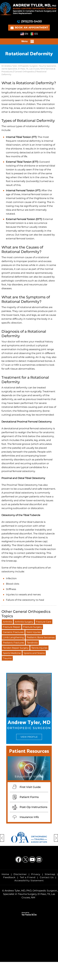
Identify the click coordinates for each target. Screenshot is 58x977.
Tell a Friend (27, 877)
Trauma (7, 658)
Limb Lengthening (13, 637)
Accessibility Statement (29, 880)
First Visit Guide (30, 787)
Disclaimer (20, 874)
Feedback (9, 877)
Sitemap (50, 874)
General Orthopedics (24, 71)
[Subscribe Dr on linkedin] (39, 859)
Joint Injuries (33, 632)
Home (5, 874)
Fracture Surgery (32, 627)
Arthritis (7, 621)
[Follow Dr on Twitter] (25, 859)
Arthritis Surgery (24, 621)
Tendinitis (32, 642)
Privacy (35, 874)
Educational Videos (29, 776)
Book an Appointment (31, 27)
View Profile (29, 736)
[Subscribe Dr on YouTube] (32, 859)
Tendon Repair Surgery (15, 647)
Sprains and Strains (34, 653)
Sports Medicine (12, 653)
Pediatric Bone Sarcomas (41, 637)
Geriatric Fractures (13, 632)
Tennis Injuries (39, 647)
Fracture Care (43, 621)
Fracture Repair (11, 627)
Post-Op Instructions (33, 807)
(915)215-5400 (31, 21)
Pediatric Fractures (13, 642)
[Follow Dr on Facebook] (18, 859)
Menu (24, 41)
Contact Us (47, 877)
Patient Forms (29, 797)
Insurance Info (29, 817)
